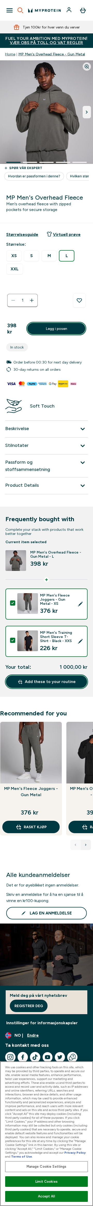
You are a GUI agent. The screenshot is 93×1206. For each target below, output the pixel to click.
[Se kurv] (83, 10)
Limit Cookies (46, 1181)
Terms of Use (21, 1156)
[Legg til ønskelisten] (79, 300)
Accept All (46, 1196)
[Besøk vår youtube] (47, 1057)
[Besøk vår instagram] (10, 1057)
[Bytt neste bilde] (87, 112)
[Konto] (69, 10)
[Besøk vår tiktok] (35, 1057)
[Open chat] (72, 1057)
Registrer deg (28, 1006)
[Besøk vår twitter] (60, 1057)
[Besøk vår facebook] (23, 1057)
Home (10, 54)
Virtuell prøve (67, 234)
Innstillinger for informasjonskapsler (42, 1023)
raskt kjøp (35, 827)
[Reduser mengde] (13, 300)
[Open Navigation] (9, 10)
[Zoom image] (87, 66)
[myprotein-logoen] (44, 10)
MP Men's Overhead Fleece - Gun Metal (51, 54)
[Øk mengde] (31, 300)
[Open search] (20, 10)
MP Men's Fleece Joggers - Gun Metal (31, 791)
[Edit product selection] (80, 604)
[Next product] (86, 845)
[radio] (14, 255)
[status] (22, 300)
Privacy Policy (75, 1152)
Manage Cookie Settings (47, 1166)
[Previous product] (75, 845)
